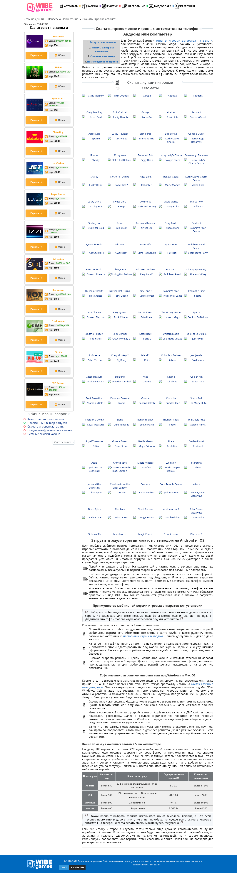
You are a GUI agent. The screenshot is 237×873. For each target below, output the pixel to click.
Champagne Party (196, 269)
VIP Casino (58, 383)
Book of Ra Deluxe (196, 333)
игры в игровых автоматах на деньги (184, 40)
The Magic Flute (196, 419)
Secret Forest (145, 312)
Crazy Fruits (170, 223)
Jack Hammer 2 (171, 509)
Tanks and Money (145, 223)
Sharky (94, 176)
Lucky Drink (94, 201)
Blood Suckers (145, 509)
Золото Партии (94, 333)
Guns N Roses (119, 441)
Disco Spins (94, 509)
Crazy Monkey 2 (120, 355)
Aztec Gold (94, 133)
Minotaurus (119, 534)
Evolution (171, 462)
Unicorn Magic (171, 333)
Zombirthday (171, 534)
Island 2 (145, 355)
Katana (171, 376)
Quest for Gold (94, 244)
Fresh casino (58, 321)
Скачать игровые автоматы (45, 426)
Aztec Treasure (94, 376)
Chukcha (171, 398)
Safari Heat (145, 333)
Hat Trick (171, 269)
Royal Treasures (94, 441)
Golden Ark (196, 376)
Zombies (120, 509)
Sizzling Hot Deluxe (119, 291)
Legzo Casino (58, 194)
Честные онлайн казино (43, 434)
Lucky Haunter (120, 133)
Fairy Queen (119, 312)
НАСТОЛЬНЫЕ (136, 6)
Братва (94, 155)
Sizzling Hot (94, 223)
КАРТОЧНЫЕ (187, 6)
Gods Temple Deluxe (171, 484)
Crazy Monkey (94, 112)
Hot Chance (94, 312)
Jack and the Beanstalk (94, 485)
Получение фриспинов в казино (49, 430)
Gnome (145, 398)
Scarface (145, 484)
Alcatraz (170, 112)
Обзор (61, 55)
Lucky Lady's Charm (171, 155)
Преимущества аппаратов (102, 61)
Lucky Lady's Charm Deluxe (196, 178)
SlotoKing (58, 132)
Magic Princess (145, 462)
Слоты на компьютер (102, 56)
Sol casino (58, 259)
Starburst (196, 462)
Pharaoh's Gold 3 (94, 419)
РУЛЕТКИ (112, 6)
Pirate (171, 441)
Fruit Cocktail (120, 112)
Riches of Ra (94, 534)
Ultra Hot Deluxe (145, 269)
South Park (196, 398)
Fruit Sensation (94, 398)
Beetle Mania (145, 441)
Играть (34, 55)
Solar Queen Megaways (196, 510)
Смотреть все (62, 442)
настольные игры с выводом (143, 636)
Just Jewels (196, 355)
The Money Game (171, 312)
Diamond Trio (145, 155)
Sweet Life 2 (119, 201)
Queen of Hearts (94, 291)
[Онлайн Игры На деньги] (39, 869)
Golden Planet (196, 441)
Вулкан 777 (58, 98)
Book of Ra (171, 133)
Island (119, 419)
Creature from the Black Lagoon (120, 485)
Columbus (145, 201)
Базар (119, 223)
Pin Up (58, 352)
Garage (145, 112)
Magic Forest (145, 534)
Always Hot (120, 269)
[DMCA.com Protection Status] (72, 869)
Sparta (196, 312)
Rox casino (58, 290)
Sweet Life (145, 244)
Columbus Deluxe (171, 355)
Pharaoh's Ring (196, 291)
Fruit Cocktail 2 (94, 269)
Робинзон (94, 355)
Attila (94, 462)
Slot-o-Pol (145, 133)
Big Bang (120, 376)
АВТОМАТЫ (71, 6)
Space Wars (171, 244)
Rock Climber (120, 333)
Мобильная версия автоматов (103, 49)
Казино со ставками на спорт (47, 419)
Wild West (119, 244)
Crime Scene (120, 462)
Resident (196, 112)
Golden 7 (196, 223)
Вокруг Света (170, 176)
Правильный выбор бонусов (47, 423)
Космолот (58, 36)
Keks (145, 376)
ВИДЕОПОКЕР (162, 6)
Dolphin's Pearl (171, 291)
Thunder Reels (171, 419)
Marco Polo (196, 201)
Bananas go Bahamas (196, 155)
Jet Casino (58, 163)
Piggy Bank (145, 176)
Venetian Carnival (119, 398)
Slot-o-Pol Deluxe (119, 176)
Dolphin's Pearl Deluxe (196, 246)
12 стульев (120, 155)
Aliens (196, 484)
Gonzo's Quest (196, 133)
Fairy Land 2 (145, 291)
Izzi (58, 225)
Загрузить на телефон (103, 42)
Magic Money (170, 201)
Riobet (58, 67)
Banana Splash (145, 419)
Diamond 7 (196, 534)
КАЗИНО (92, 6)
